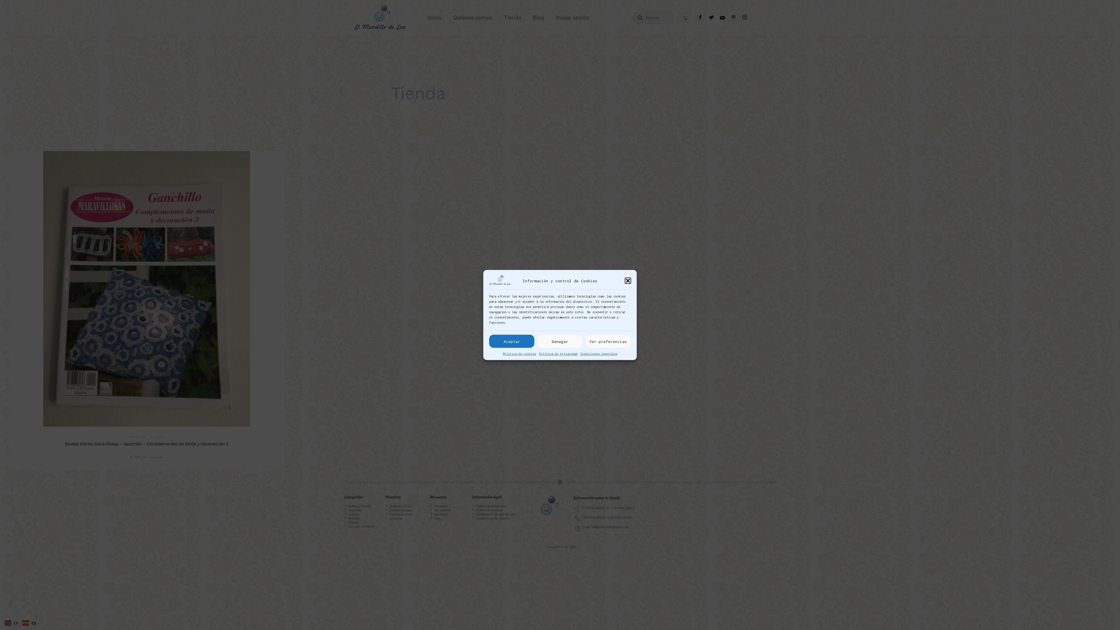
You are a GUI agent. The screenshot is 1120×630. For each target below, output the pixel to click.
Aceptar (512, 341)
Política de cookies (519, 354)
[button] (628, 281)
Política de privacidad (558, 354)
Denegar (560, 341)
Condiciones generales (598, 354)
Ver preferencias (608, 341)
